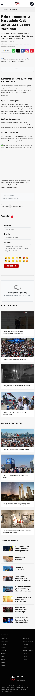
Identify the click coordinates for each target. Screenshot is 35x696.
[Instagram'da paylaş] (27, 51)
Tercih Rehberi (27, 651)
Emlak (25, 657)
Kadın (3, 666)
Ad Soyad (7, 225)
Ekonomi (4, 651)
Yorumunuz (8, 242)
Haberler (4, 639)
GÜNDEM (14, 10)
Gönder (10, 266)
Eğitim (25, 648)
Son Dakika (5, 206)
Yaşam (3, 660)
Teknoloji (26, 639)
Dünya (3, 648)
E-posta (7, 234)
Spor (2, 657)
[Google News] (6, 50)
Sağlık (3, 663)
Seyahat (25, 645)
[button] (2, 4)
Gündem (4, 645)
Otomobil (26, 654)
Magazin (4, 654)
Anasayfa (6, 10)
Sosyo (25, 660)
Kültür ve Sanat (28, 642)
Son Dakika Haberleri (17, 206)
